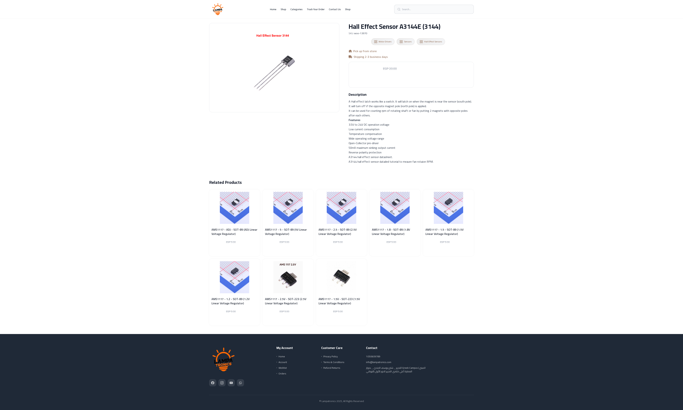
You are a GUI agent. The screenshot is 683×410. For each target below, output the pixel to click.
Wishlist (283, 368)
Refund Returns (331, 368)
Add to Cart (411, 79)
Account (283, 362)
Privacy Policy (330, 356)
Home (273, 9)
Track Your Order (316, 9)
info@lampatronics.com (378, 362)
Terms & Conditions (333, 362)
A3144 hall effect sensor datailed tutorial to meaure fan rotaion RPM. (391, 161)
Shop (283, 9)
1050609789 (373, 356)
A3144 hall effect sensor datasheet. (371, 157)
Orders (282, 373)
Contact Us (335, 9)
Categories (296, 9)
